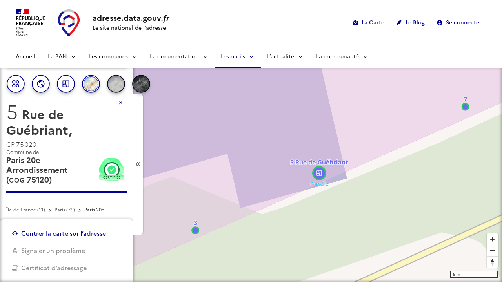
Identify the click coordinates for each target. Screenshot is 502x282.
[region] (251, 164)
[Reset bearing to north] (492, 262)
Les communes (108, 56)
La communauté (337, 56)
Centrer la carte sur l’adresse (63, 233)
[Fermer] (121, 102)
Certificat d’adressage (54, 268)
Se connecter (464, 22)
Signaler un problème (53, 250)
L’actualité (280, 56)
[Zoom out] (492, 250)
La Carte (373, 22)
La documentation (174, 56)
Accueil (25, 56)
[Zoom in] (492, 239)
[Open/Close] (138, 164)
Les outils (233, 56)
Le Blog (415, 22)
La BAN (57, 56)
